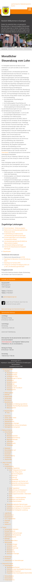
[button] (29, 9)
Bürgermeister (8, 396)
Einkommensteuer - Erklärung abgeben (14, 228)
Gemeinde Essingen (7, 369)
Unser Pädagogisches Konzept (17, 470)
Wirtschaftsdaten (9, 576)
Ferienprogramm (11, 389)
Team (10, 495)
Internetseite (5, 152)
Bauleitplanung (9, 402)
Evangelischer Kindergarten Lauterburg (17, 510)
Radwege (7, 538)
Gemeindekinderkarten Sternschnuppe (17, 504)
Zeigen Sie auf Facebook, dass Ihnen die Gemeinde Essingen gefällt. (17, 303)
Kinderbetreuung (9, 466)
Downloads (8, 454)
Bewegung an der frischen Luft (19, 481)
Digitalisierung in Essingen (12, 423)
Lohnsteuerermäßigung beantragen (13, 245)
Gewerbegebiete (9, 565)
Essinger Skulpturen (10, 531)
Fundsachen (8, 457)
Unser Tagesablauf (14, 488)
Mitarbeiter (7, 448)
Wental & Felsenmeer (12, 548)
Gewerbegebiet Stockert (13, 567)
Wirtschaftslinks (9, 578)
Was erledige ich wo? (10, 450)
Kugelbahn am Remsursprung (13, 535)
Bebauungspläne (11, 407)
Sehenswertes (8, 542)
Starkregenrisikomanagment (12, 427)
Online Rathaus (27, 49)
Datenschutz (11, 362)
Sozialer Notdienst (12, 382)
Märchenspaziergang (10, 537)
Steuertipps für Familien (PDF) (12, 263)
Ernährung (14, 477)
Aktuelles (7, 371)
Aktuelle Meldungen (12, 373)
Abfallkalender (11, 384)
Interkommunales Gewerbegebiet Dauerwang (19, 569)
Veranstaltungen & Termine (14, 378)
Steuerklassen (7, 251)
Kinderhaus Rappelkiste (13, 468)
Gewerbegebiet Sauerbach (14, 571)
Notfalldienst (10, 380)
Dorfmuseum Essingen (13, 553)
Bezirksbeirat (8, 400)
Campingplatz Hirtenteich (11, 529)
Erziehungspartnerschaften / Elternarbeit (20, 493)
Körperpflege (14, 479)
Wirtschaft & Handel (7, 563)
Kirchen (7, 522)
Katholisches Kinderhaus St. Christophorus (18, 508)
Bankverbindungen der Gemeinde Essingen (13, 309)
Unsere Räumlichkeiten (15, 501)
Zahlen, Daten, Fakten (10, 417)
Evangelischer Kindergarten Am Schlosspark (19, 506)
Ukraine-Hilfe (8, 459)
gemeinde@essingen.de (9, 297)
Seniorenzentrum (9, 515)
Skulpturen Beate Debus (11, 540)
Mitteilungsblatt (9, 392)
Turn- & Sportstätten (10, 518)
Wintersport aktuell (12, 386)
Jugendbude (8, 513)
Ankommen (14, 475)
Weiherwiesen (10, 550)
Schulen (7, 464)
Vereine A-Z (8, 524)
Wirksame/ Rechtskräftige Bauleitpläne (17, 406)
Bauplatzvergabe (9, 411)
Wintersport (8, 558)
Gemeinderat (8, 398)
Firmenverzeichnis (9, 580)
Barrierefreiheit (16, 364)
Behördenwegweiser (12, 435)
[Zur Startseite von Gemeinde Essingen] (5, 12)
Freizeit (4, 527)
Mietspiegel (10, 445)
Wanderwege (8, 556)
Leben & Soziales (6, 462)
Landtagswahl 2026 (12, 376)
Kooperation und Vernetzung (17, 499)
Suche (12, 6)
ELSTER (23, 257)
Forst (8, 412)
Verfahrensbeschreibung (13, 437)
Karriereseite (8, 452)
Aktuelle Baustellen (12, 374)
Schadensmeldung (10, 455)
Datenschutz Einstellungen (23, 362)
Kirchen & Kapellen (12, 546)
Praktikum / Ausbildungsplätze (17, 497)
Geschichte (8, 416)
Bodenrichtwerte (11, 443)
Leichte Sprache (15, 4)
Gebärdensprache (25, 4)
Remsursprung (11, 551)
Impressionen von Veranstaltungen (14, 560)
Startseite (10, 49)
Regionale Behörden (12, 439)
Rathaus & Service (18, 49)
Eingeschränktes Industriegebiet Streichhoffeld (19, 573)
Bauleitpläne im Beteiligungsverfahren (17, 404)
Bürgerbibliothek (9, 517)
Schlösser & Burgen (12, 544)
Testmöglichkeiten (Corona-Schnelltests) (16, 425)
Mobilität (7, 394)
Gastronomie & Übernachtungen (13, 533)
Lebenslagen (10, 441)
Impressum (4, 362)
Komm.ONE (19, 366)
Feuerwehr (7, 520)
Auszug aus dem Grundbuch (14, 387)
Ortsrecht (9, 434)
